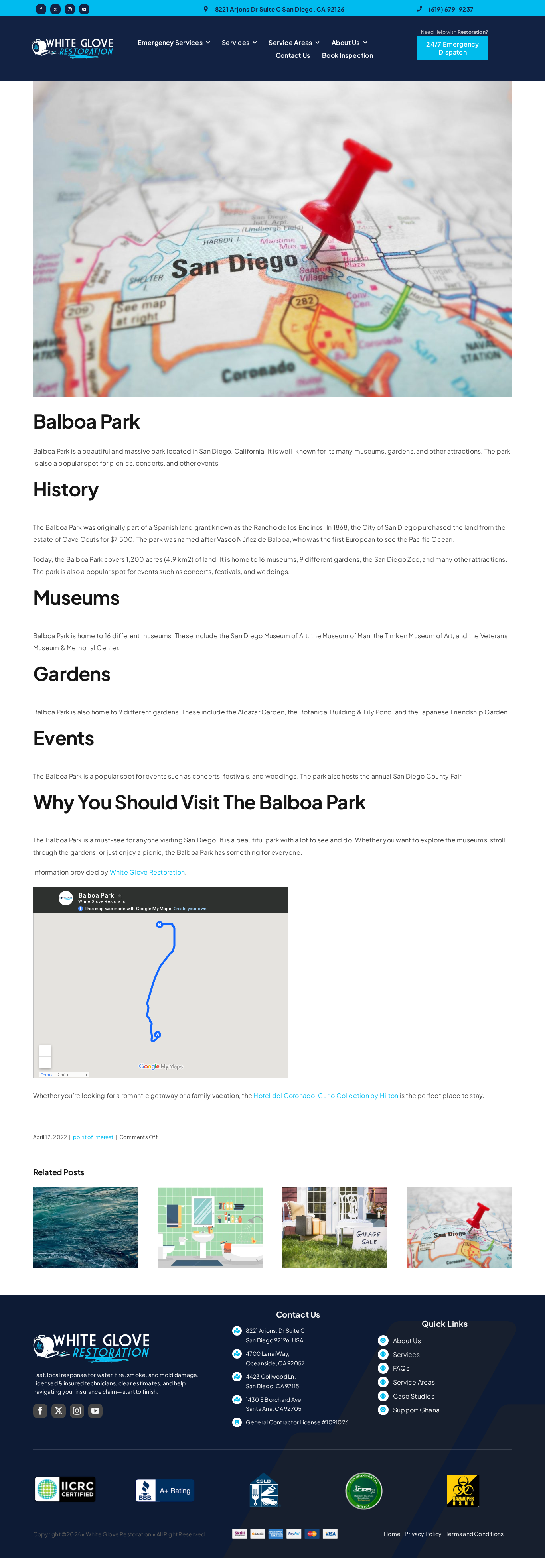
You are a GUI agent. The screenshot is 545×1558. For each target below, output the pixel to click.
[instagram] (70, 9)
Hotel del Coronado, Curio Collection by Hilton (325, 1095)
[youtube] (84, 9)
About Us (407, 1340)
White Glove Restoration (147, 872)
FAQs (401, 1368)
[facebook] (41, 9)
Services (406, 1354)
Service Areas (414, 1382)
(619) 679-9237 (450, 9)
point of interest (93, 1137)
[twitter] (55, 9)
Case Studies (413, 1396)
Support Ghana (416, 1410)
